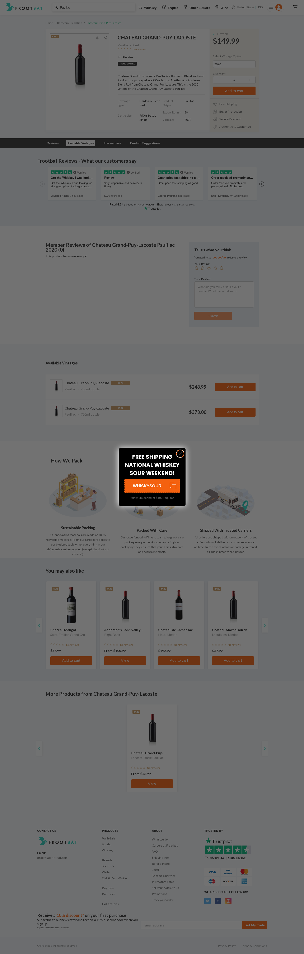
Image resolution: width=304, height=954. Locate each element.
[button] (152, 486)
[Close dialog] (180, 453)
